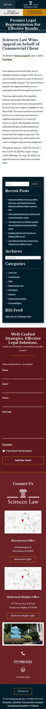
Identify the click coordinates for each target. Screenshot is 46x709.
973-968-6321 (13, 13)
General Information (17, 298)
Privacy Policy (28, 702)
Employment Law (16, 285)
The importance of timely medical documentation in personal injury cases (23, 225)
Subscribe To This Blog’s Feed (18, 316)
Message (6, 411)
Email (5, 384)
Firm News (7, 59)
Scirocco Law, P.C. (17, 699)
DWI (10, 281)
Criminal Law (14, 277)
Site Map (17, 702)
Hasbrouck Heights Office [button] (23, 615)
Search (35, 184)
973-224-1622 (36, 13)
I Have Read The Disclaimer (19, 451)
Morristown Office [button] (23, 559)
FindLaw (34, 705)
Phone (5, 397)
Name (5, 370)
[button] (7, 4)
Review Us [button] (23, 691)
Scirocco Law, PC (22, 55)
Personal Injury (14, 303)
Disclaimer (7, 444)
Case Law (12, 272)
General (11, 294)
